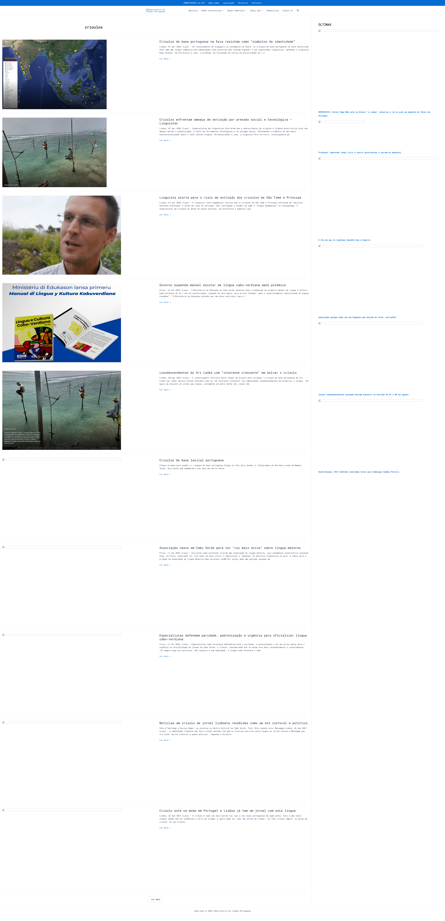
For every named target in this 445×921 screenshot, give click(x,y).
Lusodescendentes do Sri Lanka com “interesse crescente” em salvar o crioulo (228, 373)
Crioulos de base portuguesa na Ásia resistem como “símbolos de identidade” (227, 41)
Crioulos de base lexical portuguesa (191, 460)
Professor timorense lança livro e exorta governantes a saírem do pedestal (359, 152)
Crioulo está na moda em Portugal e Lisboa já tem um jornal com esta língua (227, 811)
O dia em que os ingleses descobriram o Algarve (344, 240)
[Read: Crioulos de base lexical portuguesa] (61, 497)
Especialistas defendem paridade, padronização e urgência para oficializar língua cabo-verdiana (233, 637)
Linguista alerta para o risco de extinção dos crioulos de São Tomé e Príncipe (230, 197)
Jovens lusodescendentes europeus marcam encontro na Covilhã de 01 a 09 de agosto (363, 394)
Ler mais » (165, 58)
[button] (222, 10)
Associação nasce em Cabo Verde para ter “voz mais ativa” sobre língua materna (229, 548)
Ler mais (155, 899)
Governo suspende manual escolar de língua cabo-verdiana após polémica (222, 285)
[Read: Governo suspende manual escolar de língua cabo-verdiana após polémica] (61, 322)
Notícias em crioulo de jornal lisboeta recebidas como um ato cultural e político (233, 723)
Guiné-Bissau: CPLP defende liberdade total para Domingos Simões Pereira (358, 472)
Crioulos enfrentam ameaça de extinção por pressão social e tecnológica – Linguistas (225, 121)
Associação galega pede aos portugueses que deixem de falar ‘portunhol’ (357, 317)
